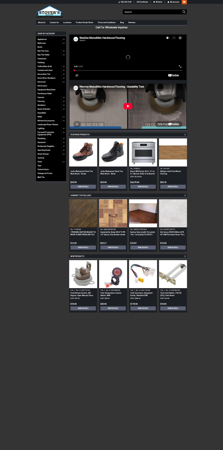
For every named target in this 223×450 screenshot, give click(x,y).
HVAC (40, 117)
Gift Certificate (142, 2)
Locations (67, 22)
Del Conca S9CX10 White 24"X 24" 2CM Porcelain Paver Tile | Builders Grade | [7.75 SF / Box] (172, 234)
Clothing (41, 62)
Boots (40, 47)
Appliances (42, 39)
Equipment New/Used (46, 89)
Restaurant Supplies (46, 146)
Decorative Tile (44, 74)
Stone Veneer (43, 154)
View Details (83, 187)
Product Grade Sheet (84, 22)
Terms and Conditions (107, 22)
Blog (122, 22)
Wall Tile (41, 177)
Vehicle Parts (43, 169)
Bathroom (42, 43)
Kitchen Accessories (46, 120)
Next (185, 135)
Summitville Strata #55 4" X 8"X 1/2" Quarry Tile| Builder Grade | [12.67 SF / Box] (112, 234)
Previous (183, 135)
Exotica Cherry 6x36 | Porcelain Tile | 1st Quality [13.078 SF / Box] (142, 234)
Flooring (41, 101)
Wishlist (159, 2)
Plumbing (41, 138)
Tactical (41, 158)
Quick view (143, 225)
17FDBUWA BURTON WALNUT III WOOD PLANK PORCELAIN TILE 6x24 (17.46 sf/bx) (83, 234)
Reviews (131, 22)
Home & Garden (44, 109)
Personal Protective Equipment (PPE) (46, 133)
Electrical (42, 82)
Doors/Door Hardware (46, 78)
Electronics (42, 86)
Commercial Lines (45, 70)
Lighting (41, 128)
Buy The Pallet (43, 55)
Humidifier (42, 113)
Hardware (42, 105)
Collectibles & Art (45, 66)
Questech (42, 142)
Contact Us (54, 22)
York (72, 290)
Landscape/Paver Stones (48, 124)
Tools (40, 162)
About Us (41, 22)
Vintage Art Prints (45, 173)
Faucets (41, 97)
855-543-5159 (126, 2)
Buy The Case (43, 51)
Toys (39, 165)
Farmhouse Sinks (45, 93)
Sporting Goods (44, 150)
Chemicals (42, 58)
